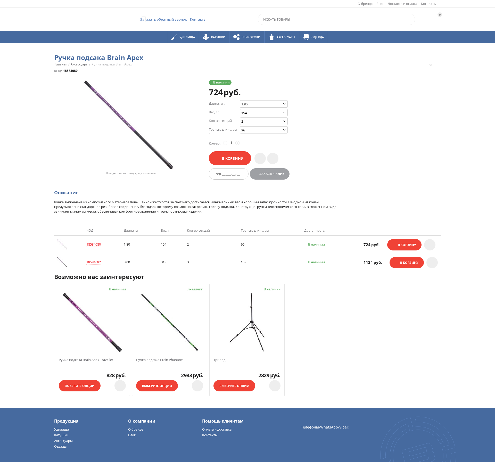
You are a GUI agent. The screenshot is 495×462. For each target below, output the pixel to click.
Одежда (60, 446)
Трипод (219, 360)
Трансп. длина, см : (223, 131)
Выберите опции (79, 386)
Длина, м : (217, 103)
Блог (380, 3)
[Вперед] (439, 65)
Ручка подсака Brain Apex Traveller (86, 360)
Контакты (428, 3)
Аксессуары (63, 440)
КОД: (58, 71)
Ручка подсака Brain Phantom (159, 360)
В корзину (232, 158)
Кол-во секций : (221, 120)
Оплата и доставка (217, 429)
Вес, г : (214, 112)
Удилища (61, 429)
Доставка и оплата (402, 3)
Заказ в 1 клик (271, 174)
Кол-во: (214, 143)
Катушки (61, 435)
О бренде (365, 3)
